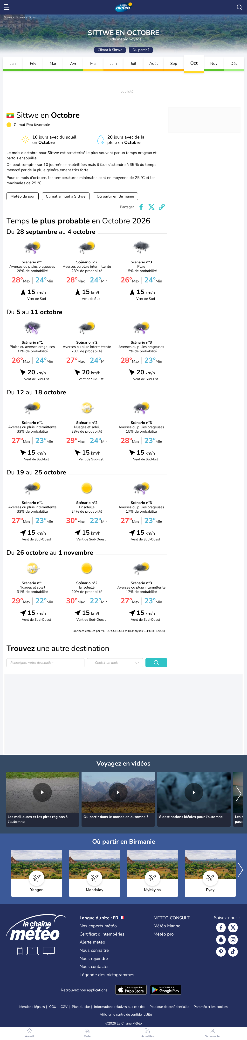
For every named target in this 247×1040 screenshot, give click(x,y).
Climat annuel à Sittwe (66, 196)
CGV (64, 1006)
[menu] (7, 7)
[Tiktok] (233, 952)
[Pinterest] (221, 952)
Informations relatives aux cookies (119, 1006)
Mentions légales (32, 1006)
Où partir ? (140, 49)
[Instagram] (233, 939)
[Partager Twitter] (151, 207)
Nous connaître (94, 950)
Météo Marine (167, 926)
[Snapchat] (221, 939)
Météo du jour (22, 196)
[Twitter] (233, 927)
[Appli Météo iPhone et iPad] (131, 990)
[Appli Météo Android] (165, 990)
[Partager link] (162, 207)
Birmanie (20, 17)
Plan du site (81, 1006)
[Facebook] (221, 927)
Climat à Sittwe (110, 49)
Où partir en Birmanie (115, 196)
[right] (239, 794)
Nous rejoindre (94, 958)
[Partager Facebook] (141, 207)
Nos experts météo (98, 926)
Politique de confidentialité (169, 1006)
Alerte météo (92, 942)
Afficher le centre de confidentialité (126, 1015)
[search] (239, 7)
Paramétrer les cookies (211, 1007)
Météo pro (164, 934)
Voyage (8, 17)
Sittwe (32, 17)
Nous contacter (94, 966)
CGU (52, 1006)
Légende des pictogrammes (107, 975)
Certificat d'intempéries (102, 934)
